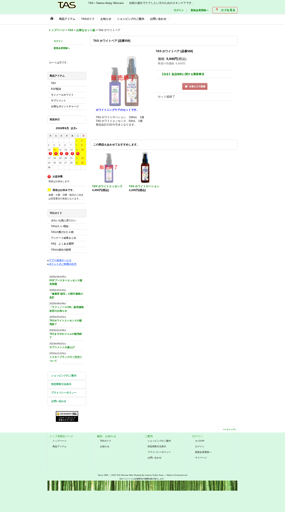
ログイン (179, 10)
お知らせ (104, 446)
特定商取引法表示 (61, 384)
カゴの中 (199, 441)
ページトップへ (229, 429)
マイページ (201, 458)
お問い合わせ (58, 401)
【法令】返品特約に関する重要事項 (182, 74)
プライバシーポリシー (63, 392)
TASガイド (105, 441)
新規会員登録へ (199, 10)
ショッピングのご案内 (63, 375)
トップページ (59, 441)
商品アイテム (59, 446)
